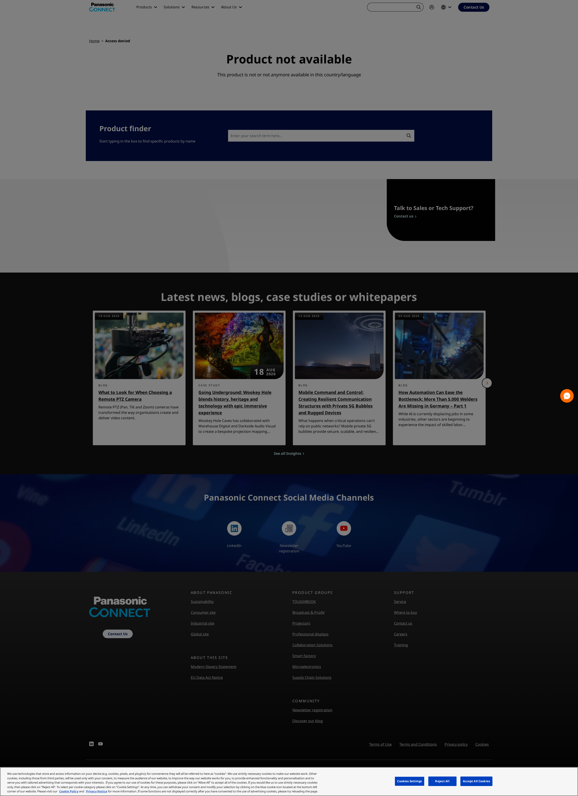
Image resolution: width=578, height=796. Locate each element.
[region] (289, 781)
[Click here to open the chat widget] (567, 396)
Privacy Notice (96, 791)
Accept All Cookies (476, 781)
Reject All (442, 781)
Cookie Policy (68, 791)
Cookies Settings (409, 781)
